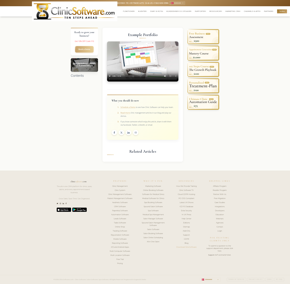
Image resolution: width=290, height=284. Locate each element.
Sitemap (186, 227)
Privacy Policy (256, 279)
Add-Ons (186, 231)
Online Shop (120, 227)
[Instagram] (60, 203)
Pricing (120, 263)
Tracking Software (120, 231)
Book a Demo (84, 49)
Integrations (220, 207)
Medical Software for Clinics (153, 198)
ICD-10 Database (186, 207)
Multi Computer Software (120, 251)
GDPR (186, 239)
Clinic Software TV (186, 190)
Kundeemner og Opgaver (179, 11)
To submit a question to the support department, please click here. (219, 248)
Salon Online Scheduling (153, 238)
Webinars (219, 219)
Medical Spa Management (153, 215)
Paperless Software (120, 211)
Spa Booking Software (153, 202)
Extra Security (186, 211)
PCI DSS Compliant (186, 198)
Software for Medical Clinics (153, 194)
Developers (219, 211)
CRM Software (120, 207)
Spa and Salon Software (153, 207)
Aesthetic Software (120, 202)
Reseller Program (220, 190)
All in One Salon (153, 242)
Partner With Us (219, 194)
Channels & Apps (252, 11)
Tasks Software (120, 223)
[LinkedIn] (63, 203)
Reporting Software (120, 243)
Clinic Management (120, 186)
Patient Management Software (119, 198)
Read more (125, 113)
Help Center (186, 219)
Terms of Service (236, 279)
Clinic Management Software (120, 194)
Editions (186, 223)
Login (219, 231)
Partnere (269, 11)
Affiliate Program (219, 186)
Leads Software (120, 219)
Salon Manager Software (153, 219)
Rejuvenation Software (120, 235)
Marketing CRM (233, 11)
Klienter (142, 11)
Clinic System (120, 190)
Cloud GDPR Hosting (186, 194)
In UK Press (186, 215)
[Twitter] (57, 203)
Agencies (219, 223)
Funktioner (129, 11)
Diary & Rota (156, 11)
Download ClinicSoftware (186, 247)
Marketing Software (153, 186)
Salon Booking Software (153, 233)
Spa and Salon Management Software (153, 224)
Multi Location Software (120, 255)
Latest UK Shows (186, 202)
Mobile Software (120, 239)
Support (186, 235)
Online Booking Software (153, 190)
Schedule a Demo (128, 107)
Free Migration (220, 198)
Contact (219, 227)
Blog (186, 243)
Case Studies (220, 202)
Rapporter (200, 11)
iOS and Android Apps (120, 247)
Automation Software (120, 215)
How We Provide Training (186, 186)
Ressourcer (215, 11)
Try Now (282, 11)
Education (220, 215)
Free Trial (120, 259)
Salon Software (153, 229)
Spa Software (153, 211)
